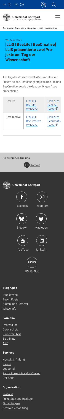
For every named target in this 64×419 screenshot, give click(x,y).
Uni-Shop (8, 377)
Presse (7, 364)
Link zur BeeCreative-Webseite (34, 121)
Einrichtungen (11, 403)
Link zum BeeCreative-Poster (55, 121)
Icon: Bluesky (21, 218)
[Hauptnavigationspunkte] (57, 17)
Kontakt (35, 165)
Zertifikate (9, 338)
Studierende (10, 295)
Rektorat (8, 394)
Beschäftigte (10, 299)
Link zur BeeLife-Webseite (32, 105)
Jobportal (9, 368)
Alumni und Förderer (15, 304)
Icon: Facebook (21, 197)
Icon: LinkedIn (41, 240)
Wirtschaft (9, 308)
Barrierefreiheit (12, 334)
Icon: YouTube (22, 240)
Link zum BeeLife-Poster (53, 105)
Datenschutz (10, 329)
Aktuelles (31, 28)
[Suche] (54, 4)
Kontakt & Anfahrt (14, 359)
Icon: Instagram (42, 197)
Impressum (10, 325)
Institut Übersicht (15, 28)
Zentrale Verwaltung (15, 408)
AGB (5, 343)
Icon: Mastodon (41, 218)
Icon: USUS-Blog (32, 262)
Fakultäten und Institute (18, 398)
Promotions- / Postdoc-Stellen (21, 373)
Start (4, 28)
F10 (16, 4)
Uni (4, 4)
